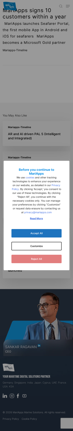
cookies (30, 177)
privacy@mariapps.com (38, 212)
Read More (36, 218)
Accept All (36, 233)
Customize (36, 246)
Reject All (36, 258)
